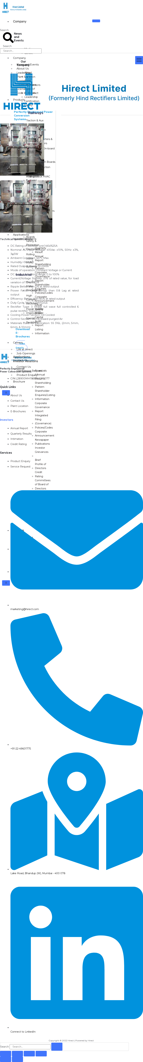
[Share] (29, 1053)
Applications (21, 234)
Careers (18, 342)
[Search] (56, 1047)
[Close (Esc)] (41, 1053)
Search (4, 30)
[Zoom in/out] (5, 1053)
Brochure (19, 381)
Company (19, 21)
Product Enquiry (27, 375)
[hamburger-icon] (96, 20)
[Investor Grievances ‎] (41, 456)
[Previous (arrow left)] (5, 1059)
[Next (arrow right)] (17, 1059)
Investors (6, 419)
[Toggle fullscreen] (17, 1053)
